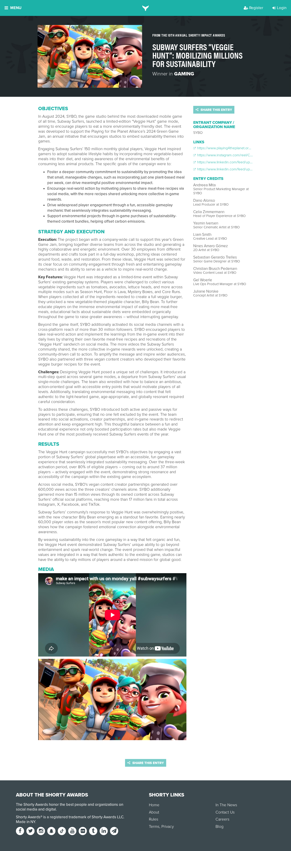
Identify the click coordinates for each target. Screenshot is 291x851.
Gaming (184, 74)
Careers (222, 819)
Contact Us (225, 812)
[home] (145, 8)
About (154, 812)
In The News (226, 805)
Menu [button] (15, 7)
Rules (153, 819)
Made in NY (25, 821)
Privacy (167, 826)
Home (154, 805)
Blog (219, 826)
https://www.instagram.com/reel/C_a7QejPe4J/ (233, 155)
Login (281, 7)
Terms (154, 826)
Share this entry (216, 110)
